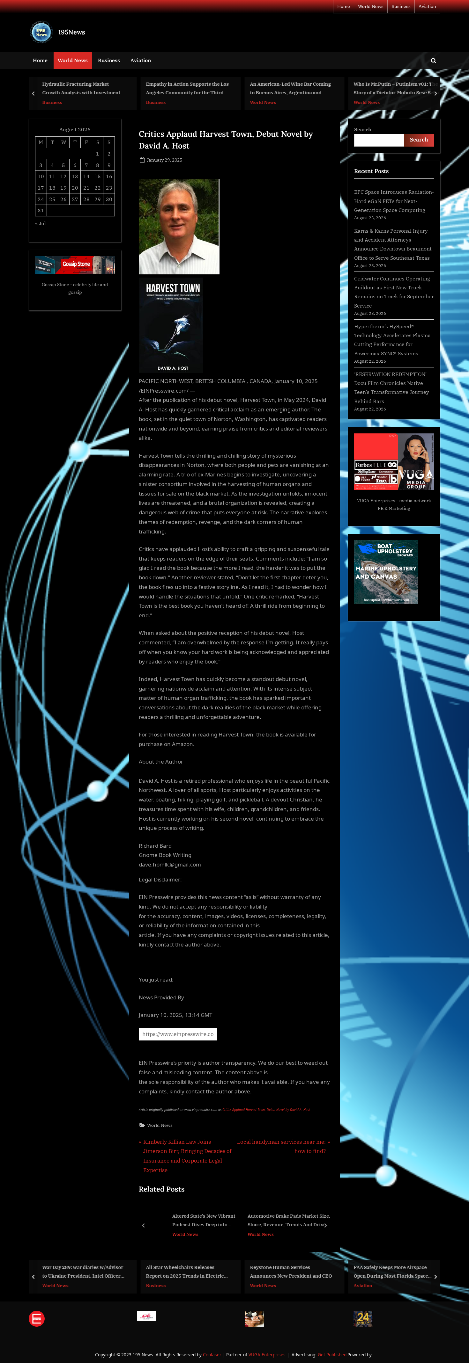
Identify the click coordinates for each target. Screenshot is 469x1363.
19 (63, 187)
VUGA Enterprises (376, 501)
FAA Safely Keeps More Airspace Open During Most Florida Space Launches (391, 1272)
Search (362, 129)
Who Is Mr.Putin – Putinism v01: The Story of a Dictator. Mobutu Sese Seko (396, 88)
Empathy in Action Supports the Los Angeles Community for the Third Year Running (187, 89)
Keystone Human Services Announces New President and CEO (291, 1271)
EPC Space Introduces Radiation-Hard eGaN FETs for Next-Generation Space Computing (394, 200)
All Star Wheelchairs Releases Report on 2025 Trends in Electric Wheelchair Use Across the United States (185, 1272)
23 (109, 187)
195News (71, 32)
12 (63, 176)
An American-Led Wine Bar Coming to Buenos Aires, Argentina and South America (290, 89)
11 (52, 176)
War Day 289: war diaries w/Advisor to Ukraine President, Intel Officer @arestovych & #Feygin (82, 1272)
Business (401, 6)
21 (86, 187)
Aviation (427, 6)
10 (41, 176)
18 (52, 187)
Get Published (332, 1355)
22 (97, 187)
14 (86, 176)
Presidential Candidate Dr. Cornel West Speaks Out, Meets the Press (312, 1220)
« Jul (40, 223)
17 (41, 187)
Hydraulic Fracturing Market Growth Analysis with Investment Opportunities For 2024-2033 (81, 89)
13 (75, 176)
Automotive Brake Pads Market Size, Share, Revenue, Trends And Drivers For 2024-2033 (218, 1221)
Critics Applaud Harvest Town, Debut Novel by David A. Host (266, 1109)
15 (97, 176)
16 (109, 176)
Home (343, 6)
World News (370, 6)
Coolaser (213, 1355)
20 (75, 187)
